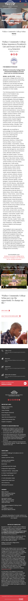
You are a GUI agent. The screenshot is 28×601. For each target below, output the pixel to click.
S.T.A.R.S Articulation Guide (8, 478)
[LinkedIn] (15, 400)
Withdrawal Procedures (7, 485)
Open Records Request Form (9, 417)
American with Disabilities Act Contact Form (8, 461)
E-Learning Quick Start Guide (9, 466)
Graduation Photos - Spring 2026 (10, 470)
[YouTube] (17, 400)
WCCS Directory (6, 482)
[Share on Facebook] (11, 54)
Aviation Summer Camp (8, 457)
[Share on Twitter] (14, 54)
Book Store (4, 464)
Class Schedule (5, 410)
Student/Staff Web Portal (8, 480)
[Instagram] (11, 400)
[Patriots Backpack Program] (20, 1)
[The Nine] (21, 599)
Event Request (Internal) (8, 412)
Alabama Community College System (7, 407)
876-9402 (7, 502)
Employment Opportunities (8, 468)
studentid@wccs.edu (18, 431)
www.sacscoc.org (6, 569)
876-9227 (7, 496)
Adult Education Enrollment (9, 316)
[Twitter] (13, 400)
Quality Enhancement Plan (8, 419)
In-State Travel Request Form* (9, 473)
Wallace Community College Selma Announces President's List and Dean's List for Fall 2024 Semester (14, 257)
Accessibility (5, 455)
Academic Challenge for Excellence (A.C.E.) (12, 453)
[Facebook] (8, 400)
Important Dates (6, 415)
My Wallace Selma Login (8, 475)
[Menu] (25, 4)
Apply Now (4, 310)
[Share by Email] (16, 54)
